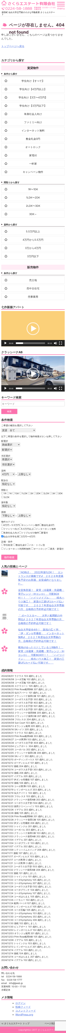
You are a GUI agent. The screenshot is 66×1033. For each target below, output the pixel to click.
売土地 (33, 280)
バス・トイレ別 (37, 545)
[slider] (30, 343)
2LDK (46, 493)
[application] (33, 329)
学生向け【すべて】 (33, 80)
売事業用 (33, 296)
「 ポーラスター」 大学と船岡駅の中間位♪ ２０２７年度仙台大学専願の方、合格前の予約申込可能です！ (41, 619)
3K (53, 493)
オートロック (33, 147)
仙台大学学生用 (11, 536)
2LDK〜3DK (33, 205)
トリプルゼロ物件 (30, 532)
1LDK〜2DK (33, 197)
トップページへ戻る (12, 46)
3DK (60, 493)
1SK (17, 493)
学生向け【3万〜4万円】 (33, 97)
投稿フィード (23, 1006)
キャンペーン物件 (33, 171)
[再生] (5, 343)
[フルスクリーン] (60, 343)
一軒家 (33, 163)
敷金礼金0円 (33, 138)
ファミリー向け (33, 122)
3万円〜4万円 (28, 536)
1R (5, 493)
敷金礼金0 (21, 545)
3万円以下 (33, 256)
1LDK (24, 493)
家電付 (33, 155)
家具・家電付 (57, 548)
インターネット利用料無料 (17, 548)
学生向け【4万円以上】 (33, 89)
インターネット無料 (33, 130)
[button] (33, 328)
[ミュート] (55, 343)
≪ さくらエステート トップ (15, 1023)
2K (31, 493)
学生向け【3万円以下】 (33, 105)
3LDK (6, 497)
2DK (38, 493)
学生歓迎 (8, 545)
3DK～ (33, 214)
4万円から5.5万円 (33, 239)
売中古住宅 (33, 288)
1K (10, 493)
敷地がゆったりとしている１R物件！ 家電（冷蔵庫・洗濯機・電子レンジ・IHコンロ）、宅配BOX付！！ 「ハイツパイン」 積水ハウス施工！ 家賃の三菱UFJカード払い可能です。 (41, 655)
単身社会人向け (33, 114)
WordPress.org (24, 1014)
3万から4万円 (33, 248)
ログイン (20, 1003)
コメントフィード (25, 1010)
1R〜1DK (33, 189)
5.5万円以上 (33, 231)
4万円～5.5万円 (11, 525)
